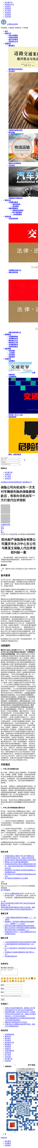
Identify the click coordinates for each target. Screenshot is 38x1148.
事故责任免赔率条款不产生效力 (16, 1022)
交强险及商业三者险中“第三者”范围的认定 (19, 856)
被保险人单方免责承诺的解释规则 (16, 862)
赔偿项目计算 (9, 4)
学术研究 (8, 1040)
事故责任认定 (13, 340)
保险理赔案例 (13, 208)
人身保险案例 (17, 214)
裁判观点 (8, 1038)
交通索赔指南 (13, 336)
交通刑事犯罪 (9, 1050)
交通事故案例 (13, 202)
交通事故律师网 (12, 24)
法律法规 (8, 1053)
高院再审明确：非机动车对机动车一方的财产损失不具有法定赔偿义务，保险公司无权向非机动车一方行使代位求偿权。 (20, 1014)
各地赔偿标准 (13, 344)
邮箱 (2, 988)
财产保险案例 (17, 212)
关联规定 (8, 1145)
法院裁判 (8, 1143)
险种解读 (8, 1044)
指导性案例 (16, 204)
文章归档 (8, 17)
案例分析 (7, 482)
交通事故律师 (14, 893)
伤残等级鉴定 (13, 346)
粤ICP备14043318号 (23, 1101)
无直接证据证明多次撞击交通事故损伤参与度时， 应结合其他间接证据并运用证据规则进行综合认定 (20, 866)
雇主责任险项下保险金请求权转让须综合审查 (20, 860)
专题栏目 (8, 474)
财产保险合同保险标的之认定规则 (16, 878)
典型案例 (15, 206)
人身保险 (12, 353)
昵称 (2, 985)
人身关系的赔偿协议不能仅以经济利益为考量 (20, 942)
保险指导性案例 (17, 210)
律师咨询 (4, 1138)
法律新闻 (8, 15)
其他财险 (12, 355)
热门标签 (8, 10)
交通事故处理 (13, 338)
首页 (2, 482)
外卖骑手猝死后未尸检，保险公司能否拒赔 (19, 858)
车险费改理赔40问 (11, 956)
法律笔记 (8, 6)
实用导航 (8, 8)
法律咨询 (8, 12)
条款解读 (12, 357)
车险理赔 (12, 351)
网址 (2, 992)
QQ (2, 996)
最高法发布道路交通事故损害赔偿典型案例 (19, 926)
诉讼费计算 (8, 2)
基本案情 (8, 1141)
